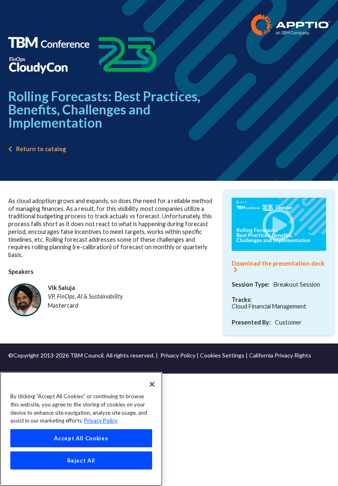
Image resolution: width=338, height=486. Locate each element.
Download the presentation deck (278, 263)
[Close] (152, 384)
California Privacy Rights (280, 355)
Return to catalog (41, 148)
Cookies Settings (222, 355)
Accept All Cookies (81, 438)
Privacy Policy (177, 355)
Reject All (81, 460)
